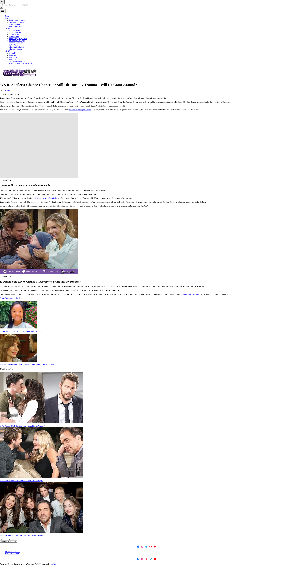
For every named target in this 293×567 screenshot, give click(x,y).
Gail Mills (6, 90)
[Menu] (2, 11)
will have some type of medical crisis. (46, 198)
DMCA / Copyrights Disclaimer (20, 63)
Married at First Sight (16, 41)
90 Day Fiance (14, 35)
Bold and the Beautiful (17, 20)
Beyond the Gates (15, 26)
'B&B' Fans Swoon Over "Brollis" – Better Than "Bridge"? (21, 481)
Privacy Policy (14, 59)
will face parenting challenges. (80, 110)
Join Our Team (14, 57)
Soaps (2, 298)
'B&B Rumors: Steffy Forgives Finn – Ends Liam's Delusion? (22, 426)
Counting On (14, 37)
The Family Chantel (16, 47)
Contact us (13, 55)
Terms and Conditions (17, 61)
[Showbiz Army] (20, 79)
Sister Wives (13, 45)
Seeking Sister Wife (16, 43)
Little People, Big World (18, 39)
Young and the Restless (17, 22)
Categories (5, 539)
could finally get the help (190, 294)
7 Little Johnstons (15, 32)
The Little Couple (15, 49)
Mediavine (54, 564)
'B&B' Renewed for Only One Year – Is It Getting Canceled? (22, 535)
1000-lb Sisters (14, 30)
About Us (12, 53)
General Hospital (15, 24)
